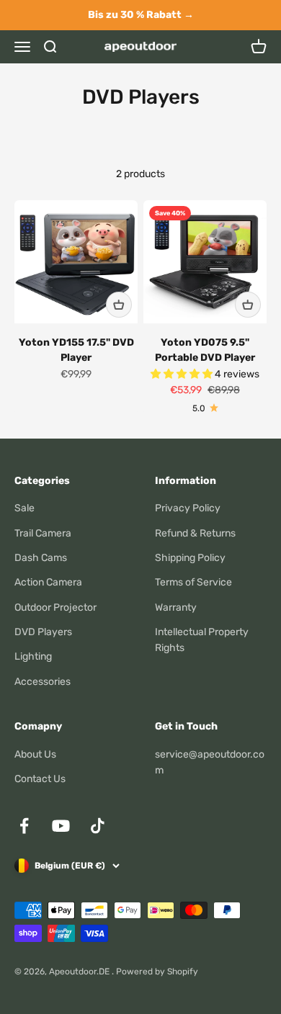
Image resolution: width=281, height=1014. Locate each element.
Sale (24, 508)
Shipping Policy (190, 558)
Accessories (42, 682)
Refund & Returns (195, 533)
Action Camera (48, 582)
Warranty (176, 607)
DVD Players (43, 632)
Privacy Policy (187, 508)
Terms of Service (193, 582)
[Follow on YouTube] (61, 825)
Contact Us (40, 779)
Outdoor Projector (55, 607)
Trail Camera (42, 533)
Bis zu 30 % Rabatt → (141, 15)
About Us (35, 754)
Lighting (33, 656)
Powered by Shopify (157, 971)
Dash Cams (40, 558)
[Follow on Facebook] (24, 825)
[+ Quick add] (119, 305)
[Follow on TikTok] (97, 825)
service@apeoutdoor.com (209, 762)
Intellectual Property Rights (202, 640)
